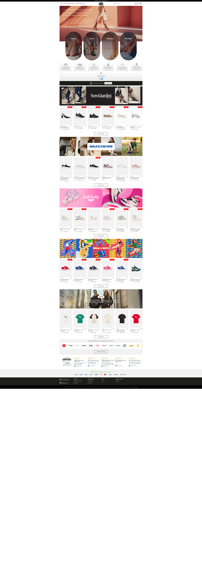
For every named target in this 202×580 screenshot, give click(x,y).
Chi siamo (103, 380)
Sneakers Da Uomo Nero (92, 126)
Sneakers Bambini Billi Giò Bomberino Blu (93, 280)
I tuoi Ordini (89, 383)
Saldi (76, 3)
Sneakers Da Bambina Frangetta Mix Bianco (106, 229)
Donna (61, 3)
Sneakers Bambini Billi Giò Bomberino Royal (79, 280)
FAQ (102, 381)
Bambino (72, 3)
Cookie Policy (76, 383)
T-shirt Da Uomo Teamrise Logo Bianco (65, 330)
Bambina (68, 3)
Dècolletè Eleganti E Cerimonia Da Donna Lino (121, 127)
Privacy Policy (76, 382)
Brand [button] (84, 3)
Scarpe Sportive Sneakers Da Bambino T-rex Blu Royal (135, 280)
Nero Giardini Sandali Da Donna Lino (135, 360)
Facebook (117, 380)
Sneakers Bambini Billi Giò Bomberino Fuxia (107, 280)
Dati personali (90, 380)
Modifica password (91, 381)
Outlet (80, 3)
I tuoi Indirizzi (90, 382)
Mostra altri (101, 336)
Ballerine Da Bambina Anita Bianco (79, 229)
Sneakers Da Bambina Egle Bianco (65, 229)
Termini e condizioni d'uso (78, 380)
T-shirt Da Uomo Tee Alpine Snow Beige (93, 330)
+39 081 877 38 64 (65, 380)
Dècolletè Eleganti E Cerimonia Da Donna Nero (65, 127)
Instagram (117, 381)
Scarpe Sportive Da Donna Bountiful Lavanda (107, 178)
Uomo (64, 3)
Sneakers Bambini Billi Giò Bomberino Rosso (65, 280)
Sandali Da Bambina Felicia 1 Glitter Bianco (93, 229)
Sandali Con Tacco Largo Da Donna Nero (135, 127)
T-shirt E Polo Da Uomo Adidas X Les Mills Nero (120, 330)
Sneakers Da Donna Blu (78, 126)
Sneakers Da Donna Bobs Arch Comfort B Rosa (135, 178)
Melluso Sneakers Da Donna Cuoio (93, 360)
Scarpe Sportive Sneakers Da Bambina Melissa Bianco (135, 229)
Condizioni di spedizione (78, 381)
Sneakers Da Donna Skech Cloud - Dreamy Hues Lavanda (80, 178)
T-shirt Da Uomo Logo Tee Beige (107, 330)
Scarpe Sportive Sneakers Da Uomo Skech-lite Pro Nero (93, 178)
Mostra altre (101, 133)
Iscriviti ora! (108, 83)
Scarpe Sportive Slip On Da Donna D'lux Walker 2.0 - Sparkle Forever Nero (65, 178)
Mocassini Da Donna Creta (107, 126)
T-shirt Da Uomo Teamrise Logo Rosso (135, 330)
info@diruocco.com (65, 383)
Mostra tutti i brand (101, 351)
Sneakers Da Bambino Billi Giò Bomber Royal (121, 280)
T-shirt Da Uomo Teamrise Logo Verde (79, 330)
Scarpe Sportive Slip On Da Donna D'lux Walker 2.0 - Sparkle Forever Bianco (121, 178)
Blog (102, 382)
